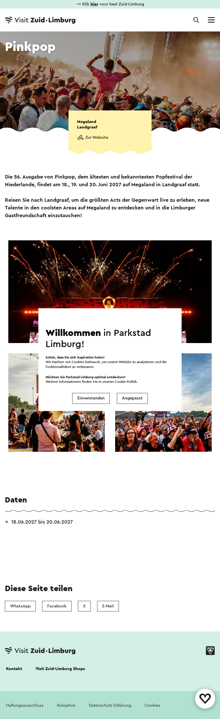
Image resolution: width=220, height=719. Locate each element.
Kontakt (14, 669)
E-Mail (108, 606)
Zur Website (96, 137)
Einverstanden (91, 398)
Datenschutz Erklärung (110, 705)
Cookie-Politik (126, 381)
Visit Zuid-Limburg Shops (60, 669)
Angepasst (132, 398)
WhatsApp (20, 606)
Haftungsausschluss (25, 705)
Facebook (56, 606)
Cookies (152, 705)
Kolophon (66, 705)
